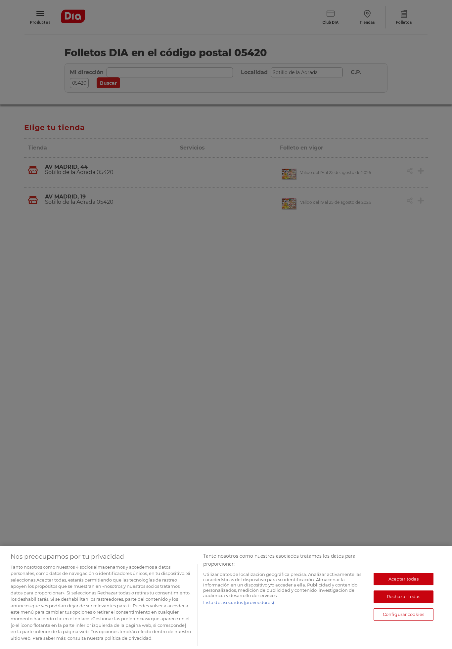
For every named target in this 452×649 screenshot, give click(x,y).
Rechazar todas (404, 596)
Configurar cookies (403, 614)
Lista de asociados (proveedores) (238, 602)
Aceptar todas (403, 579)
